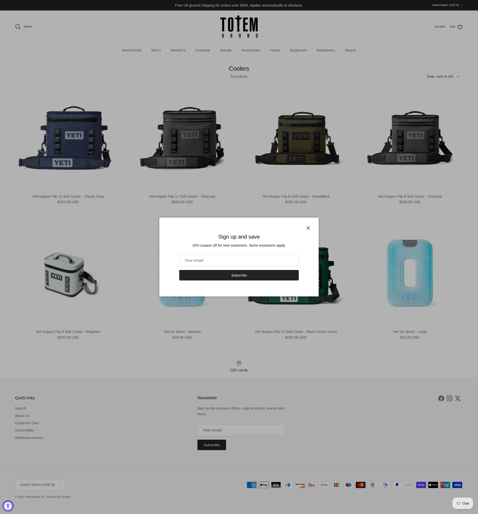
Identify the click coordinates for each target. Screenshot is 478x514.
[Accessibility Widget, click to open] (8, 506)
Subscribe (239, 275)
